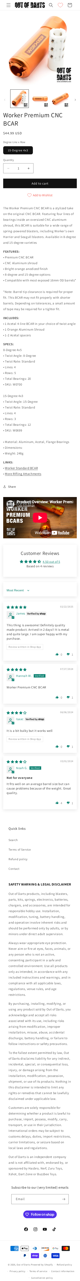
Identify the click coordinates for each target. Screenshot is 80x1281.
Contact (14, 869)
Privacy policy (17, 1271)
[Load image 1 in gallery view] (19, 99)
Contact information (62, 1271)
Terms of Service (20, 849)
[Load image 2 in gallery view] (40, 99)
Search (13, 840)
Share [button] (12, 487)
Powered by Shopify (42, 1264)
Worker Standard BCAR (21, 468)
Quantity (8, 160)
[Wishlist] (60, 5)
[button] (8, 5)
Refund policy (18, 859)
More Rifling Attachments (23, 474)
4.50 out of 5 (51, 562)
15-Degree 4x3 (18, 150)
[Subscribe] (63, 1199)
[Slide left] (4, 100)
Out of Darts (23, 1264)
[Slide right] (75, 100)
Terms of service (38, 1271)
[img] (17, 607)
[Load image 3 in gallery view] (60, 99)
